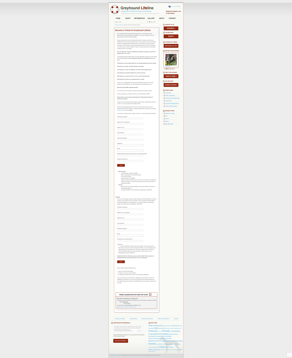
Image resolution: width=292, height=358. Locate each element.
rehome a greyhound (154, 349)
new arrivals (165, 344)
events (179, 328)
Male (160, 344)
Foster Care (159, 331)
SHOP (171, 36)
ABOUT (161, 18)
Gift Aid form (121, 110)
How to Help (171, 76)
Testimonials (169, 100)
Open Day (150, 347)
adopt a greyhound (155, 325)
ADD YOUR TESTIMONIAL (121, 340)
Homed (152, 343)
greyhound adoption (161, 334)
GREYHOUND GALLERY (171, 45)
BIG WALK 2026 (169, 124)
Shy (165, 349)
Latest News (168, 92)
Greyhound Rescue (171, 341)
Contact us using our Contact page (127, 307)
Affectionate (175, 325)
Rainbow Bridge (169, 347)
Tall (176, 349)
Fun (170, 331)
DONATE (171, 28)
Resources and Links (147, 318)
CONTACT (172, 18)
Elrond (167, 118)
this (122, 103)
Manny (167, 121)
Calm (165, 328)
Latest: (116, 22)
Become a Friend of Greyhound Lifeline (133, 30)
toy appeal (179, 349)
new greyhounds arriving (174, 344)
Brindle (162, 328)
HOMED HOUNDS (171, 85)
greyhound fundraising (154, 338)
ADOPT (127, 18)
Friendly (166, 331)
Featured (152, 331)
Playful (162, 347)
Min (119, 21)
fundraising (176, 331)
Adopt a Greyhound (170, 95)
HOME (118, 18)
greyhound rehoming (155, 341)
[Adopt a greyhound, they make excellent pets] (136, 294)
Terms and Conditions (163, 318)
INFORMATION (139, 18)
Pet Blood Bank (155, 347)
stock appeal (173, 349)
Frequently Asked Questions (172, 103)
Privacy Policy (133, 318)
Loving (157, 344)
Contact (176, 318)
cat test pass (170, 328)
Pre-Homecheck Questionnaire (173, 98)
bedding (149, 328)
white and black (151, 351)
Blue (160, 328)
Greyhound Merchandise (171, 106)
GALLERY (151, 18)
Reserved (162, 349)
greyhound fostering (165, 336)
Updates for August (170, 113)
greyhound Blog (173, 334)
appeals (180, 325)
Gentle (150, 334)
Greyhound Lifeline (120, 318)
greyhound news (166, 338)
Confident (175, 328)
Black (156, 328)
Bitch (153, 328)
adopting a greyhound (167, 325)
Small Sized (168, 349)
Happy (180, 341)
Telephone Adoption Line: (173, 12)
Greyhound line (137, 7)
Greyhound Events (153, 336)
